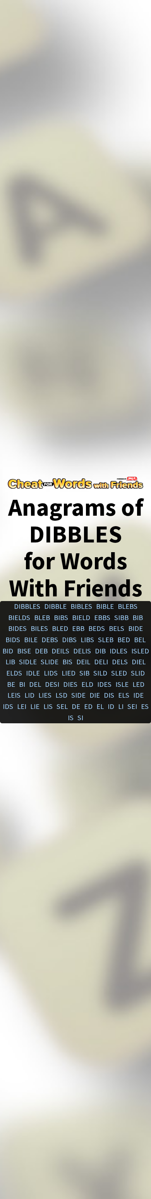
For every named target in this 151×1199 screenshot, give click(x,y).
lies (44, 695)
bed (123, 639)
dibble (55, 606)
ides (104, 684)
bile (31, 639)
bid (7, 650)
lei (21, 706)
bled (60, 628)
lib (10, 661)
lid (29, 695)
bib (137, 617)
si (80, 717)
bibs (61, 617)
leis (14, 695)
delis (82, 650)
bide (135, 628)
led (138, 684)
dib (100, 650)
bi (22, 684)
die (94, 695)
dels (120, 661)
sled (119, 673)
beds (96, 628)
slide (49, 661)
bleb (42, 617)
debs (49, 639)
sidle (28, 661)
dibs (69, 639)
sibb (121, 617)
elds (14, 673)
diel (139, 661)
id (111, 706)
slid (138, 673)
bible (105, 606)
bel (140, 639)
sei (132, 706)
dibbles (27, 606)
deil (83, 661)
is (71, 717)
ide (138, 695)
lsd (61, 695)
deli (101, 661)
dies (70, 684)
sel (62, 706)
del (35, 684)
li (121, 706)
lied (69, 673)
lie (34, 706)
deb (41, 650)
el (100, 706)
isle (122, 684)
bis (67, 661)
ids (8, 706)
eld (87, 684)
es (145, 706)
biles (39, 628)
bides (17, 628)
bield (81, 617)
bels (116, 628)
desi (52, 684)
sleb (105, 639)
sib (84, 673)
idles (118, 650)
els (123, 695)
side (78, 695)
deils (60, 650)
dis (109, 695)
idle (33, 673)
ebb (78, 628)
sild (100, 673)
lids (51, 673)
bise (24, 650)
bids (12, 639)
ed (88, 706)
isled (140, 650)
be (11, 684)
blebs (127, 606)
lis (48, 706)
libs (87, 639)
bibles (81, 606)
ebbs (102, 617)
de (76, 706)
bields (19, 617)
